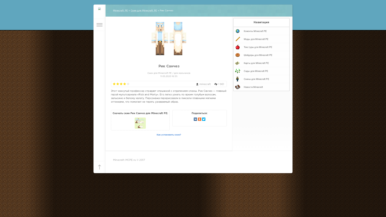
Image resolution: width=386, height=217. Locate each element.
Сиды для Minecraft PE (256, 70)
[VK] (195, 119)
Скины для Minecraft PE (256, 78)
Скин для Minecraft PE (159, 73)
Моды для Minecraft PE (256, 39)
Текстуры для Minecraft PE (258, 47)
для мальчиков (182, 73)
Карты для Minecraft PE (256, 62)
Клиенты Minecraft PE (255, 31)
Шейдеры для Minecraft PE (258, 55)
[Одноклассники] (199, 119)
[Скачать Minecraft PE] (99, 13)
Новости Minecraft (253, 86)
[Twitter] (203, 119)
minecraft (205, 84)
